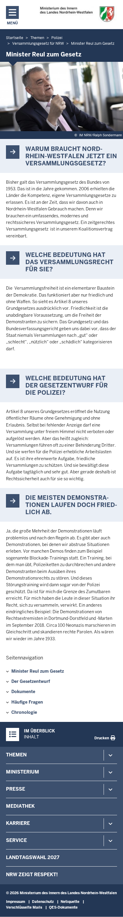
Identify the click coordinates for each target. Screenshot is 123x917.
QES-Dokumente (63, 907)
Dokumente (23, 691)
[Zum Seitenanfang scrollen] (111, 906)
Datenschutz (43, 901)
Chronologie (24, 712)
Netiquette (70, 901)
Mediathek (20, 806)
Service (16, 840)
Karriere (18, 823)
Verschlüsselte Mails (24, 907)
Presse (15, 789)
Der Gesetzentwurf (30, 681)
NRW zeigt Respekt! (32, 874)
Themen (16, 755)
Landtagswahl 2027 (32, 857)
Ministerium (22, 772)
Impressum (15, 901)
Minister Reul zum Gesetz (37, 671)
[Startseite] (77, 14)
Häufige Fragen (27, 702)
